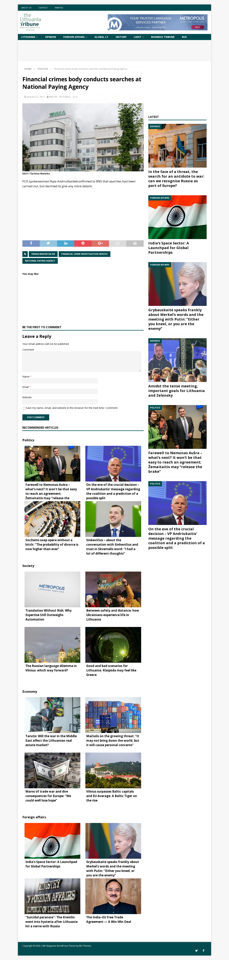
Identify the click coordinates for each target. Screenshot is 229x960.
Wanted (59, 7)
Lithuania (28, 37)
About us (26, 7)
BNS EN (53, 96)
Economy (29, 691)
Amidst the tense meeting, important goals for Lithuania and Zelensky (176, 391)
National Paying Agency (40, 260)
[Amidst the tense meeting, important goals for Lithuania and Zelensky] (177, 360)
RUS (184, 37)
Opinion (50, 37)
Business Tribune (163, 37)
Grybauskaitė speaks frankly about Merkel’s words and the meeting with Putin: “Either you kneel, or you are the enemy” (175, 319)
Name (26, 376)
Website (27, 397)
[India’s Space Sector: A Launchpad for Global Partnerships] (177, 217)
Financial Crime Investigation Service (84, 253)
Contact (43, 7)
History (121, 37)
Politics (66, 96)
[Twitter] (196, 950)
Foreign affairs (74, 37)
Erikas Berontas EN (43, 253)
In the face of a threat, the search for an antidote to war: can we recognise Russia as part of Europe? (176, 178)
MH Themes (85, 945)
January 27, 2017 (36, 96)
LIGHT (137, 37)
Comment (28, 349)
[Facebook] (203, 950)
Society (28, 566)
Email (25, 387)
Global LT (101, 37)
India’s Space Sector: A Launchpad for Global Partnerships (168, 248)
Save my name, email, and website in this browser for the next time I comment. (72, 408)
